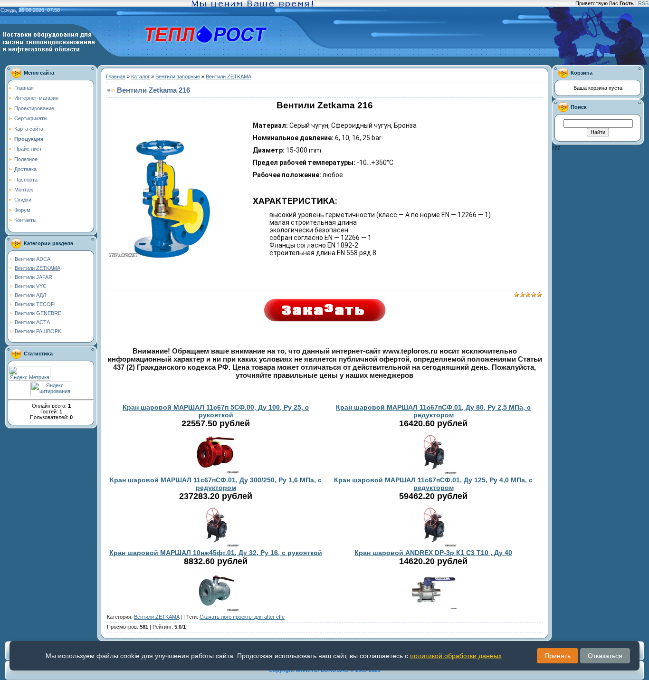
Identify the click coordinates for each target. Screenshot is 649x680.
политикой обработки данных (456, 656)
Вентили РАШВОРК (38, 331)
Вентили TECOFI (35, 304)
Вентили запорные (177, 76)
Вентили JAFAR (33, 277)
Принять (557, 656)
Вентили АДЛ (30, 295)
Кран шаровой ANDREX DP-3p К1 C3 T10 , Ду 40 (433, 552)
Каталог (140, 76)
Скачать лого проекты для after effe (242, 617)
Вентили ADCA (32, 259)
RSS (643, 3)
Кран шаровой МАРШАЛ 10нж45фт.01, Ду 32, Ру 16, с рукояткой (215, 552)
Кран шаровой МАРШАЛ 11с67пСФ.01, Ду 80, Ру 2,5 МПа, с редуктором (433, 411)
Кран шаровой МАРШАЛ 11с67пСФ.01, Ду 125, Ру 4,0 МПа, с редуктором (433, 483)
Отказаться (605, 656)
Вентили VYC (31, 286)
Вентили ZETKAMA (37, 268)
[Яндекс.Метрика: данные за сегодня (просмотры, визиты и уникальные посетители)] (29, 373)
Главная (115, 76)
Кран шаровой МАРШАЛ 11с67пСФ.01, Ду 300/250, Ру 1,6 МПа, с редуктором (216, 483)
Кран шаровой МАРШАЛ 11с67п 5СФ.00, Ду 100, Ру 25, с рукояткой (216, 411)
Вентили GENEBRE (38, 313)
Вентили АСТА (32, 322)
